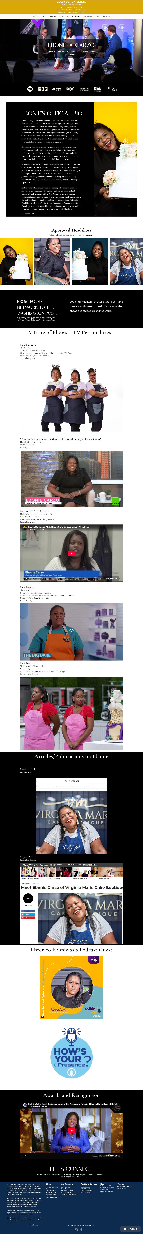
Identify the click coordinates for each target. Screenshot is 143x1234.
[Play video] (71, 631)
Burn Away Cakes (51, 1194)
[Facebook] (81, 1230)
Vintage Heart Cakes (52, 1187)
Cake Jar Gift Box (51, 1190)
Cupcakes (49, 1189)
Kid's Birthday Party (86, 1188)
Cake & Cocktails (85, 1187)
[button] (43, 16)
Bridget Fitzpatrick (33, 442)
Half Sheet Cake (51, 1192)
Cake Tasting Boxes (51, 1197)
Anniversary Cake (51, 1196)
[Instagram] (76, 1230)
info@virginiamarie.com (71, 1177)
